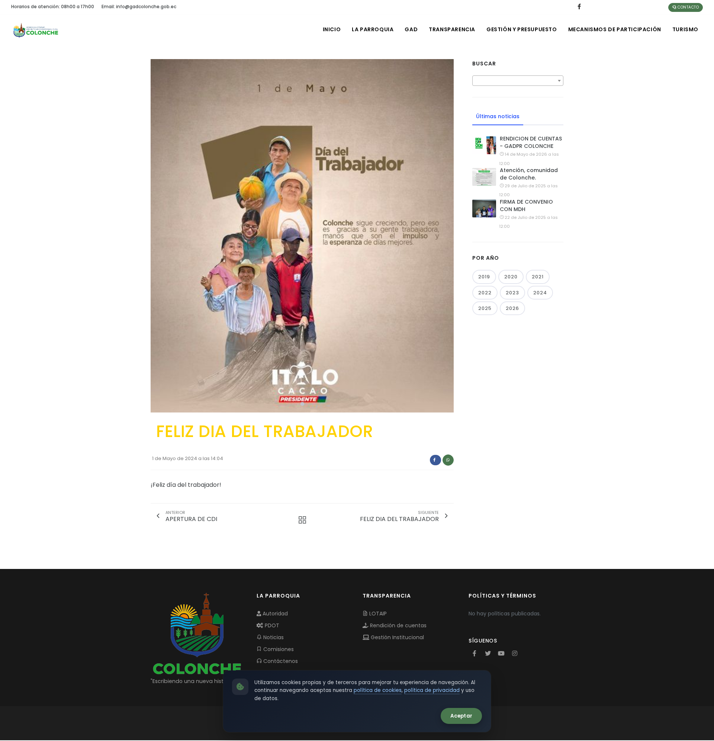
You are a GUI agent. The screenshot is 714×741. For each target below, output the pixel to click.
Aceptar (461, 715)
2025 (485, 308)
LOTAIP (377, 613)
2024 (540, 292)
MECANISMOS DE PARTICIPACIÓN (614, 29)
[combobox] (517, 80)
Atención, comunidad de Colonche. (529, 173)
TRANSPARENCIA (452, 29)
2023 (512, 292)
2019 (484, 276)
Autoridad (274, 613)
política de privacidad (432, 690)
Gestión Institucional (396, 637)
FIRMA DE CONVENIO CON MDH (526, 205)
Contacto (687, 7)
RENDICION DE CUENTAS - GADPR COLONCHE (531, 142)
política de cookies (378, 690)
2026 (512, 308)
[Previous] (158, 234)
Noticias (273, 637)
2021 (538, 276)
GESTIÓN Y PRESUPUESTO (521, 29)
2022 (485, 292)
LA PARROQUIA (372, 29)
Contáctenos (280, 661)
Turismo (685, 29)
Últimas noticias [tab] (498, 116)
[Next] (446, 234)
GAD (411, 29)
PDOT (271, 625)
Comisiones (278, 649)
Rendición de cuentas (398, 625)
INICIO (332, 29)
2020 (511, 276)
